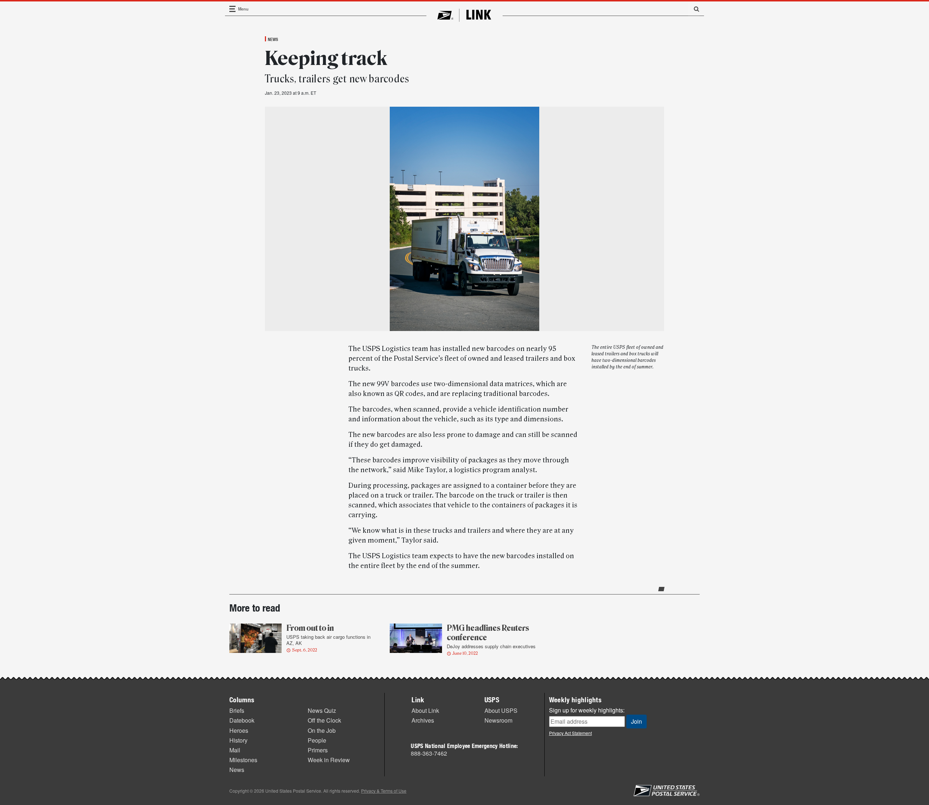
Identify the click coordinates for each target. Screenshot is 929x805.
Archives (423, 720)
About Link (425, 710)
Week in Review (329, 760)
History (238, 740)
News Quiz (322, 710)
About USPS (500, 710)
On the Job (322, 730)
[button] (694, 8)
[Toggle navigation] (232, 9)
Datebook (241, 720)
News (273, 39)
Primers (318, 750)
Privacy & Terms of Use (383, 791)
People (317, 740)
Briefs (236, 710)
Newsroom (498, 720)
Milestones (243, 760)
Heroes (238, 730)
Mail (234, 750)
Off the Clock (324, 720)
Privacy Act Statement (570, 733)
